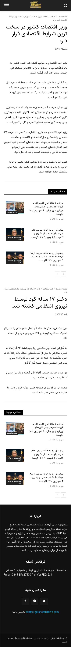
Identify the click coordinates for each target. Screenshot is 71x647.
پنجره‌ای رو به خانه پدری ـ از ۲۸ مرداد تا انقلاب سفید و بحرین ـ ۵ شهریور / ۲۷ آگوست (46, 257)
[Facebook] (25, 601)
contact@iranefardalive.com (42, 612)
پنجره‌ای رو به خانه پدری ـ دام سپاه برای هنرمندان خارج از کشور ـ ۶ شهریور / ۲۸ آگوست (47, 234)
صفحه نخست (61, 16)
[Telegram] (34, 601)
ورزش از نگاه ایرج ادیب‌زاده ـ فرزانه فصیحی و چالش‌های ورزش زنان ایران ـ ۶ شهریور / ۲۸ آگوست (46, 208)
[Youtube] (44, 601)
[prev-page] (57, 274)
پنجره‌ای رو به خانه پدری (15, 238)
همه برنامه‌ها (48, 16)
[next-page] (63, 274)
